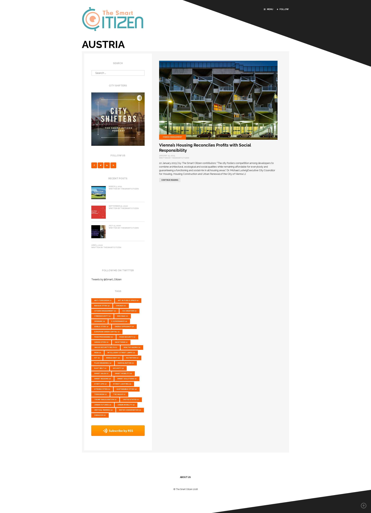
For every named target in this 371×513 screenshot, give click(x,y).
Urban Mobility (126, 405)
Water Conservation (130, 410)
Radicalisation (126, 363)
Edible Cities (101, 327)
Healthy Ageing (131, 347)
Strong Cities (102, 389)
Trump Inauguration (105, 400)
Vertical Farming (103, 410)
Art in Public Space (128, 300)
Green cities (101, 342)
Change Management (172, 137)
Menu (270, 9)
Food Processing (103, 337)
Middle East (113, 358)
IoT (97, 358)
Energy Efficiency (124, 327)
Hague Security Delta (105, 347)
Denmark (99, 321)
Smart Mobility (123, 373)
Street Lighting (122, 384)
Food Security (127, 337)
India (97, 353)
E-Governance (119, 321)
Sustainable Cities (127, 389)
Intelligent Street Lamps (121, 353)
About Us (185, 477)
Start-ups (100, 384)
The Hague (119, 394)
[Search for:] (118, 72)
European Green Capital (107, 332)
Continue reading (168, 179)
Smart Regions (102, 379)
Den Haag (122, 316)
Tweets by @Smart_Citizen (106, 279)
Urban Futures (102, 405)
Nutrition (132, 358)
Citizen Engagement (105, 311)
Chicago (121, 306)
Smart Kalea (101, 373)
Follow (284, 9)
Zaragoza (100, 415)
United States (131, 400)
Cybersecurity (102, 316)
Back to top (364, 506)
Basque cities (102, 306)
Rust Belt (100, 368)
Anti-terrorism (102, 300)
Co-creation (129, 311)
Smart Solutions (127, 379)
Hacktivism (121, 342)
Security (118, 368)
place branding (102, 363)
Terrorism (100, 394)
